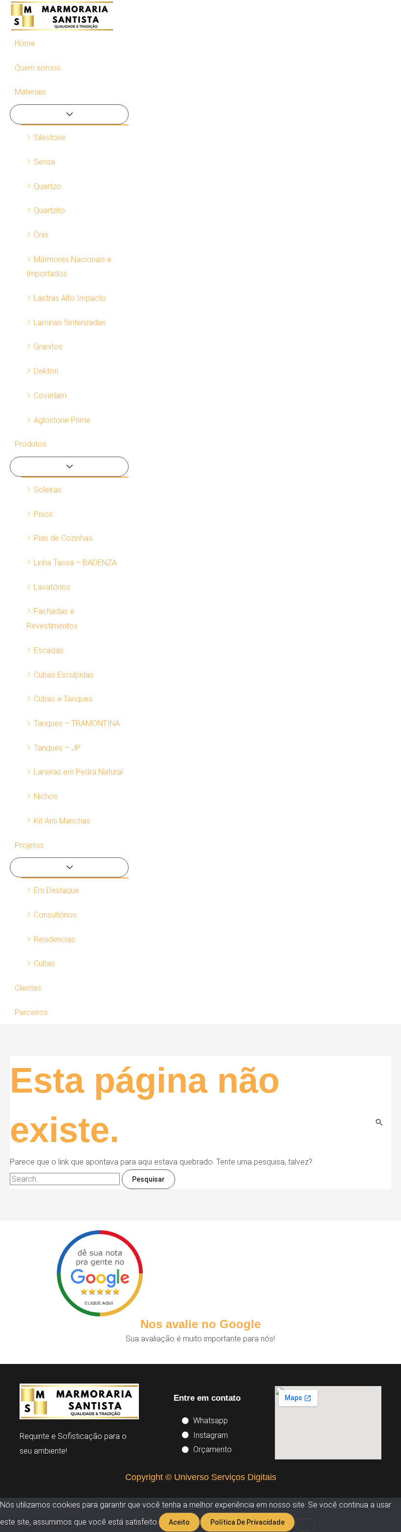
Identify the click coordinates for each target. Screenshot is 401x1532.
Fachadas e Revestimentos (52, 619)
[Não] (305, 1524)
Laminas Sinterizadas (70, 322)
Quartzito (49, 210)
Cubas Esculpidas (64, 675)
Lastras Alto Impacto (70, 298)
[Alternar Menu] (69, 114)
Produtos (30, 444)
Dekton (46, 371)
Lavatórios (52, 587)
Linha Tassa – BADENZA (75, 562)
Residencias (54, 939)
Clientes (28, 988)
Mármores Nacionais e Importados (68, 267)
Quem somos (38, 68)
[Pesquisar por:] (66, 1179)
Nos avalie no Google (200, 1324)
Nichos (46, 796)
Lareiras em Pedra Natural (78, 772)
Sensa (44, 162)
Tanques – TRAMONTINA (77, 723)
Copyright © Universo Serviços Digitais (200, 1477)
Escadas (49, 650)
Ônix (41, 235)
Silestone (50, 137)
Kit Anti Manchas (62, 821)
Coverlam (50, 395)
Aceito (179, 1522)
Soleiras (48, 489)
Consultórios (55, 915)
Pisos (43, 514)
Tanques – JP (57, 748)
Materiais (30, 92)
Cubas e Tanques (63, 699)
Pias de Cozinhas (63, 538)
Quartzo (47, 186)
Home (25, 43)
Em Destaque (56, 890)
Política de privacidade (247, 1522)
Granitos (48, 346)
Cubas (44, 963)
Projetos (29, 845)
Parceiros (31, 1012)
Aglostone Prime (62, 420)
